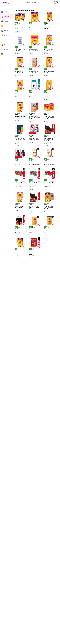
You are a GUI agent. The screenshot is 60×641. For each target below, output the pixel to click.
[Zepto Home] (4, 3)
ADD (23, 20)
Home (1, 7)
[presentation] (7, 7)
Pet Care (5, 7)
